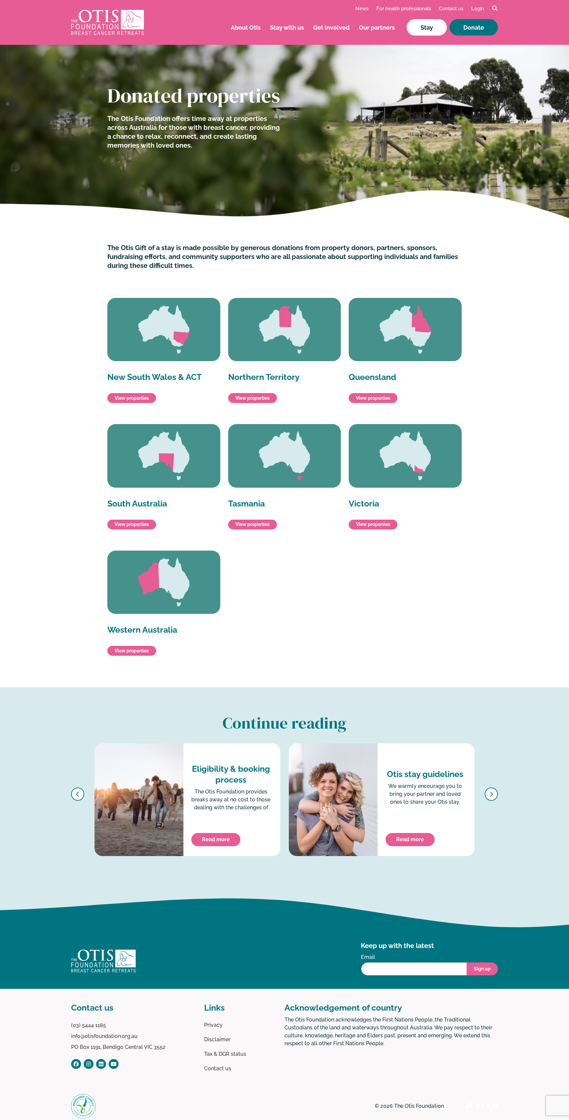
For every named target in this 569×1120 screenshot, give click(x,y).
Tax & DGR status (225, 1054)
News (361, 9)
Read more (216, 839)
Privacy (213, 1025)
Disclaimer (217, 1039)
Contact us (451, 9)
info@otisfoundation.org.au (104, 1036)
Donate (473, 27)
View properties (132, 398)
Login (477, 9)
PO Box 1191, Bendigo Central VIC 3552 (118, 1047)
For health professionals (403, 9)
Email (368, 957)
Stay (426, 27)
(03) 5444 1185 (88, 1025)
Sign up (482, 968)
